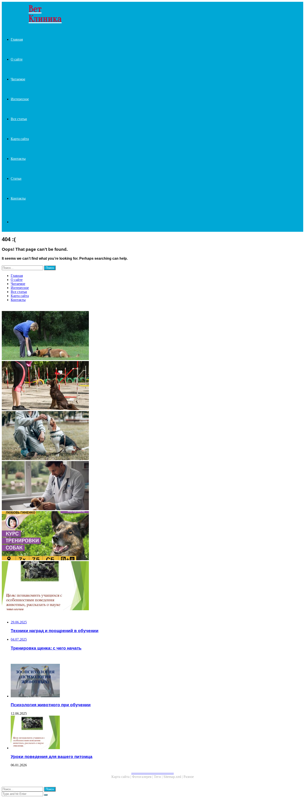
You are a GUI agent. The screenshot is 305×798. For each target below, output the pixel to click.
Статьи (16, 178)
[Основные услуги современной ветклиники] (136, 486)
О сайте (17, 59)
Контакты (18, 159)
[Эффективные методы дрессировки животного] (136, 436)
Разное (189, 777)
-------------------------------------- (152, 773)
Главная (17, 39)
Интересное (20, 99)
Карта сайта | (121, 777)
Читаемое (18, 79)
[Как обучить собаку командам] (136, 336)
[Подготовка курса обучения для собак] (136, 536)
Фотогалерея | (143, 777)
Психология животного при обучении (51, 704)
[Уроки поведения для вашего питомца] (136, 586)
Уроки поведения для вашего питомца (51, 756)
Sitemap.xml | (173, 777)
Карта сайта (20, 139)
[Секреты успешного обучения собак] (136, 386)
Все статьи (19, 119)
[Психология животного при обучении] (140, 681)
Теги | (158, 777)
